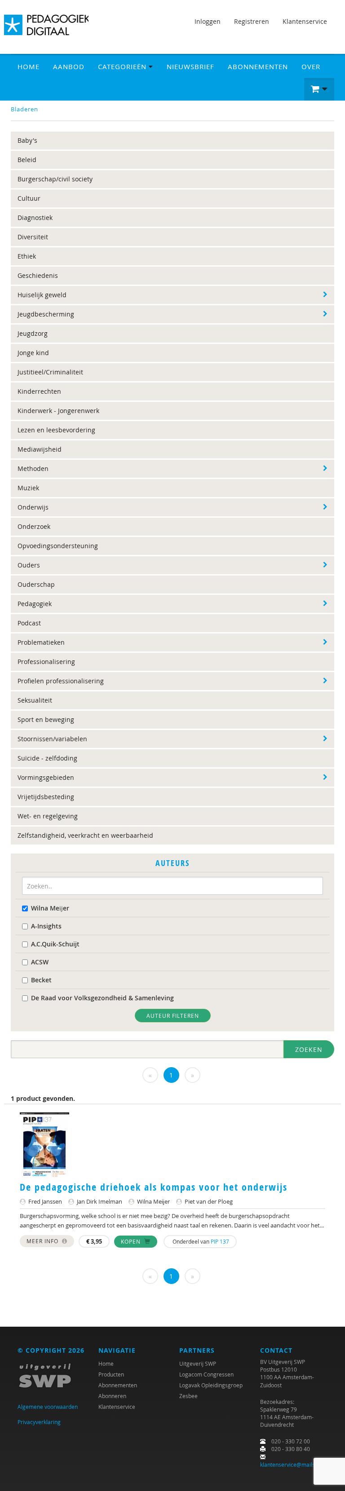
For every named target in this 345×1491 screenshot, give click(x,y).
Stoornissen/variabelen (52, 739)
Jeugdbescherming (46, 314)
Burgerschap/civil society (55, 179)
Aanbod (68, 66)
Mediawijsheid (40, 449)
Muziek (28, 488)
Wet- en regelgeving (48, 816)
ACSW (40, 962)
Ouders (29, 565)
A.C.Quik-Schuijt (55, 944)
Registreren (251, 21)
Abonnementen (258, 66)
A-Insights (46, 926)
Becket (41, 980)
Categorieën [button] (123, 66)
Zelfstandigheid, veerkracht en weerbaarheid (85, 835)
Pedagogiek (35, 603)
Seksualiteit (35, 700)
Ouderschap (36, 584)
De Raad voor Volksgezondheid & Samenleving (102, 998)
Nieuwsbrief (190, 66)
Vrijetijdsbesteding (46, 796)
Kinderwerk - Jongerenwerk (58, 410)
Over (310, 66)
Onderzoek (34, 526)
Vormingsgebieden (46, 777)
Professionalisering (46, 661)
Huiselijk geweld (42, 294)
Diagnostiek (35, 217)
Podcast (29, 623)
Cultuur (29, 198)
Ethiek (27, 256)
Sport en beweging (46, 719)
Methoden (33, 468)
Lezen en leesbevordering (56, 430)
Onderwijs (33, 507)
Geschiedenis (38, 275)
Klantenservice (305, 21)
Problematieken (41, 642)
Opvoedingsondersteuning (58, 545)
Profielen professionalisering (61, 681)
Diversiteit (33, 237)
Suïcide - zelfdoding (47, 758)
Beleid (27, 159)
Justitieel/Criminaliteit (50, 372)
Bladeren (24, 109)
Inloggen (208, 21)
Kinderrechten (39, 391)
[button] (319, 89)
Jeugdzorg (33, 333)
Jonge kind (33, 352)
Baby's (27, 140)
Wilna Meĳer (50, 908)
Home (29, 66)
